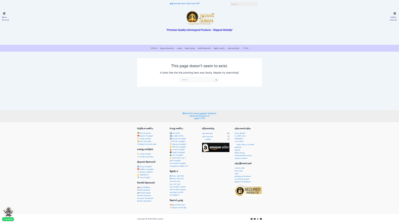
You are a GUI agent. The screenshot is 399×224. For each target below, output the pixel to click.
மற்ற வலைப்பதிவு (233, 48)
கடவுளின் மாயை (240, 136)
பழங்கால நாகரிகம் (241, 158)
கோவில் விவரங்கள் (143, 190)
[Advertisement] (199, 38)
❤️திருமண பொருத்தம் (145, 136)
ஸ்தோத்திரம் (239, 139)
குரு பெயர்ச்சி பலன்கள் (178, 187)
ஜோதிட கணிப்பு (219, 48)
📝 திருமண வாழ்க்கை (145, 172)
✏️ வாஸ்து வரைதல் (144, 139)
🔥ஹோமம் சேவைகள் (177, 205)
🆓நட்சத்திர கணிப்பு (177, 136)
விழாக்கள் (238, 147)
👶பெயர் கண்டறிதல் (144, 141)
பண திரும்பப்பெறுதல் (242, 179)
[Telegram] (261, 219)
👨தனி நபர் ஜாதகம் (144, 133)
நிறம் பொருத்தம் (175, 160)
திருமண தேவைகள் (167, 48)
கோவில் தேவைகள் (204, 48)
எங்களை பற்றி (239, 168)
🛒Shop (245, 48)
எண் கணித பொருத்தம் (178, 163)
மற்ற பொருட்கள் (207, 136)
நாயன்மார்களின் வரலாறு (243, 155)
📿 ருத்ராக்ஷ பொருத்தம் (178, 144)
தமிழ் (171, 3)
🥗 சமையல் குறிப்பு (143, 177)
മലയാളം (177, 3)
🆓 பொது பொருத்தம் (144, 166)
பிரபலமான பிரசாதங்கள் (145, 198)
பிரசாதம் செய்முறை (144, 195)
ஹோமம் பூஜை (190, 48)
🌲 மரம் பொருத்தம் (176, 155)
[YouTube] (255, 219)
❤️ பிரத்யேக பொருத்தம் (145, 169)
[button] (50, 13)
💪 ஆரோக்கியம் (143, 175)
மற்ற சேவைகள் (207, 133)
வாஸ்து (179, 48)
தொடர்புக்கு (239, 171)
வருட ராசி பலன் (175, 184)
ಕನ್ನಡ (188, 3)
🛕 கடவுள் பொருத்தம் (177, 149)
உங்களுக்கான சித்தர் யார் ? (179, 166)
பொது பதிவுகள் (240, 133)
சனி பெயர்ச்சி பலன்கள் (178, 189)
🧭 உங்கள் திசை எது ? (178, 158)
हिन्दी (198, 3)
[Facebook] (251, 219)
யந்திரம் (208, 139)
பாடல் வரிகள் (239, 141)
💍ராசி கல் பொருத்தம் (177, 141)
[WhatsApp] (258, 219)
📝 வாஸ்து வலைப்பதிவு (145, 157)
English (193, 3)
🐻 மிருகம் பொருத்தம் (177, 152)
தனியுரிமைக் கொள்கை (243, 176)
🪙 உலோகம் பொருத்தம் (178, 147)
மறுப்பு (237, 173)
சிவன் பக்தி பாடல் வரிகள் (245, 144)
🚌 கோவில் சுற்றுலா (144, 193)
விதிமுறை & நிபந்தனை (243, 182)
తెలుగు (183, 3)
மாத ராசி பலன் (175, 181)
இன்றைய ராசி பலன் (177, 178)
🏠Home (154, 48)
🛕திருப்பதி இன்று (143, 187)
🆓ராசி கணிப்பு (175, 133)
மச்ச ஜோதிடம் (174, 195)
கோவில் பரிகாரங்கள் (144, 201)
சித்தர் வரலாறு (240, 153)
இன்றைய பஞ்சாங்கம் (177, 176)
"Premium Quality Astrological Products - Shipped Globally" (199, 30)
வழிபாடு (237, 150)
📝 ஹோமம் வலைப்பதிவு (178, 207)
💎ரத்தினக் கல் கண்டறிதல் (146, 144)
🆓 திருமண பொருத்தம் (178, 139)
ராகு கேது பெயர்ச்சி (176, 192)
